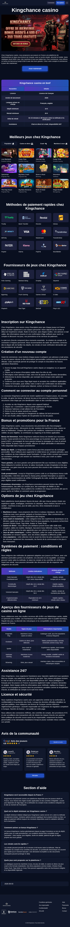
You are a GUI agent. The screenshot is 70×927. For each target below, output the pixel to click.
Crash (42, 143)
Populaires (7, 143)
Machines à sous (59, 143)
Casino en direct (25, 143)
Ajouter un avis (58, 742)
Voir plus (35, 775)
